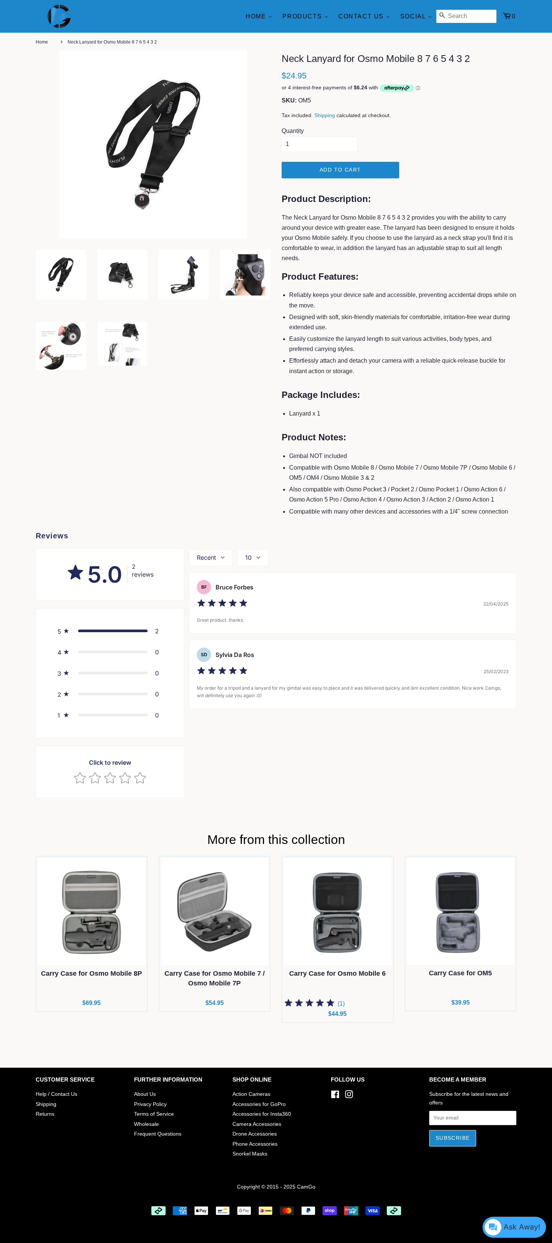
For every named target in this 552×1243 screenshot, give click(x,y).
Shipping (324, 115)
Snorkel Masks (249, 1154)
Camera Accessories (256, 1124)
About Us (145, 1094)
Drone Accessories (254, 1134)
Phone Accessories (255, 1144)
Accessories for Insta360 (261, 1114)
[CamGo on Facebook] (335, 1096)
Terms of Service (154, 1114)
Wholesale (146, 1124)
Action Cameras (251, 1094)
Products (303, 16)
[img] (222, 604)
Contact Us (362, 16)
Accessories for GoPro (259, 1104)
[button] (110, 631)
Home (257, 16)
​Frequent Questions (157, 1134)
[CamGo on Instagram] (349, 1096)
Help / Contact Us (56, 1094)
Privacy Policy (150, 1104)
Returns (45, 1114)
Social (414, 16)
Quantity (293, 131)
